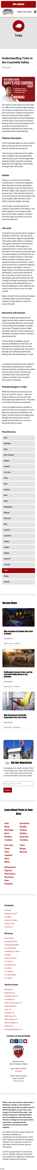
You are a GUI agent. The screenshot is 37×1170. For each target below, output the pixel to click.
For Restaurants (10, 975)
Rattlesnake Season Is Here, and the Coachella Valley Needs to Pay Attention (18, 674)
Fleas (6, 478)
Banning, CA (8, 989)
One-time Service (10, 941)
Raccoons (7, 518)
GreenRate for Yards (11, 951)
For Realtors (9, 971)
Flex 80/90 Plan (10, 948)
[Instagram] (16, 1041)
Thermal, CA (8, 1026)
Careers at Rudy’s (10, 920)
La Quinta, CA (9, 1013)
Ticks (6, 570)
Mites (6, 501)
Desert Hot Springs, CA (13, 1003)
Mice (5, 495)
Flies (5, 484)
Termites (7, 564)
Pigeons (7, 513)
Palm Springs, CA (10, 1019)
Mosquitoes (8, 507)
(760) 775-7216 (24, 12)
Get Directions (18, 1081)
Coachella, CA (9, 999)
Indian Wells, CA (10, 1006)
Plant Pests (9, 874)
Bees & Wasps (9, 455)
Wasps (6, 576)
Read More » (8, 639)
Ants (5, 438)
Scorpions (7, 536)
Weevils (6, 582)
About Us (7, 910)
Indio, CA (7, 1009)
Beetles (6, 461)
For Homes (8, 961)
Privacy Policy (9, 923)
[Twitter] (21, 1041)
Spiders (6, 553)
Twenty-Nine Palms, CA (13, 1029)
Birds (6, 826)
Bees (5, 449)
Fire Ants (7, 472)
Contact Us (8, 927)
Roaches (7, 530)
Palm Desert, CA (10, 1016)
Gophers (7, 489)
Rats (5, 524)
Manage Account (10, 913)
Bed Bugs (7, 443)
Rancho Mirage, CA (11, 1023)
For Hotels (8, 978)
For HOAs (8, 968)
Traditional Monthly (11, 945)
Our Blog (7, 917)
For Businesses (10, 965)
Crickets (7, 466)
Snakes (6, 547)
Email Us (18, 1071)
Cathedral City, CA (11, 996)
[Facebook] (12, 1041)
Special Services (10, 958)
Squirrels (7, 559)
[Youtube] (25, 1041)
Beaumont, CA (9, 993)
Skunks (6, 541)
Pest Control (9, 938)
